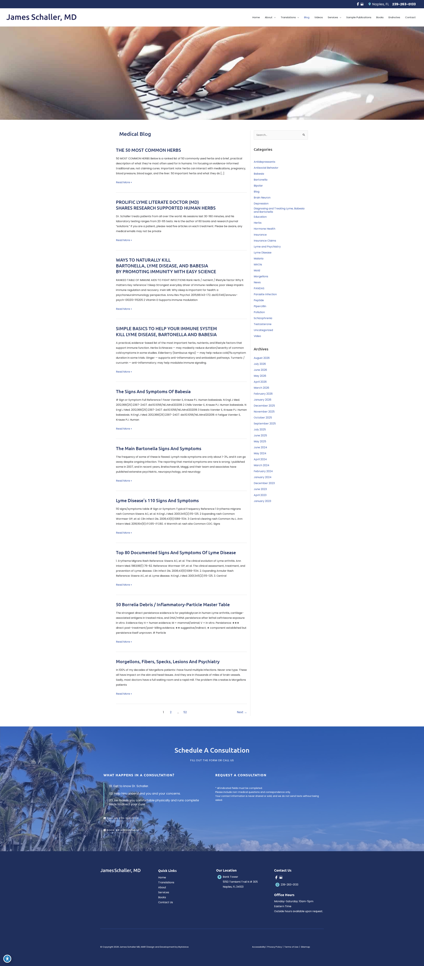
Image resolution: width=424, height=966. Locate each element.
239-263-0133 (404, 4)
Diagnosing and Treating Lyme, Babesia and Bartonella (279, 210)
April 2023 (260, 495)
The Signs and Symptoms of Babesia (153, 391)
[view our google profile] (362, 4)
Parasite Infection (265, 294)
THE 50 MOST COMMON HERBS (148, 150)
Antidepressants (264, 162)
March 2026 (261, 388)
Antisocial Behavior (266, 168)
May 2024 (260, 453)
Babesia (259, 174)
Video (257, 336)
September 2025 (265, 423)
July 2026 (260, 364)
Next (242, 712)
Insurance (260, 235)
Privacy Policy (274, 946)
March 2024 (261, 465)
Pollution (259, 312)
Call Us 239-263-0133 (122, 818)
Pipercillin (260, 306)
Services (163, 892)
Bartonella (260, 180)
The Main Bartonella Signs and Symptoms (158, 448)
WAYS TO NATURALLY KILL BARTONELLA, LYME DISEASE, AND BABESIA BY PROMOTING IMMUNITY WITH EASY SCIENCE (166, 265)
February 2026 (263, 394)
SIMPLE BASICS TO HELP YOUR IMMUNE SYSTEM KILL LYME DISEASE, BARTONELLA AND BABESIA (166, 331)
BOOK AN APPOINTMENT (123, 830)
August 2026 (262, 358)
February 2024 (263, 471)
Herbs (258, 223)
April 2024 (260, 459)
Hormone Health (264, 229)
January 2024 (262, 477)
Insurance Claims (265, 241)
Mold (257, 270)
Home (162, 877)
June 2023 (260, 489)
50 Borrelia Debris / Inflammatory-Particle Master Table (173, 604)
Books (162, 897)
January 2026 (262, 400)
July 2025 (260, 429)
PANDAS (259, 288)
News (257, 282)
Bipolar (258, 186)
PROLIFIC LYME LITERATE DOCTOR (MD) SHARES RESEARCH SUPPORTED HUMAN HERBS (166, 205)
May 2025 (260, 441)
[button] (274, 17)
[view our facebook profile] (358, 4)
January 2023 (262, 501)
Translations (166, 882)
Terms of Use (291, 946)
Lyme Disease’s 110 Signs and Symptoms (157, 500)
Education (260, 217)
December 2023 (264, 483)
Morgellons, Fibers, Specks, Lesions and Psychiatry (168, 661)
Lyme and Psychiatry (267, 246)
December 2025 (264, 406)
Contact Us (165, 902)
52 (185, 712)
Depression (261, 203)
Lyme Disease (262, 252)
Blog (256, 191)
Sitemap (305, 946)
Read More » (124, 182)
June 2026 (260, 370)
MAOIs (258, 264)
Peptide (259, 300)
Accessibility (258, 946)
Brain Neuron (262, 197)
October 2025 (263, 417)
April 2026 (260, 382)
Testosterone (262, 324)
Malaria (258, 258)
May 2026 (260, 376)
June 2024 (260, 447)
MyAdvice (183, 946)
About (162, 887)
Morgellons (261, 276)
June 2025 (260, 435)
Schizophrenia (263, 318)
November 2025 (264, 412)
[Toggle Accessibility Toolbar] (7, 959)
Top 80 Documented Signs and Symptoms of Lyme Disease (176, 552)
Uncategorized (263, 330)
